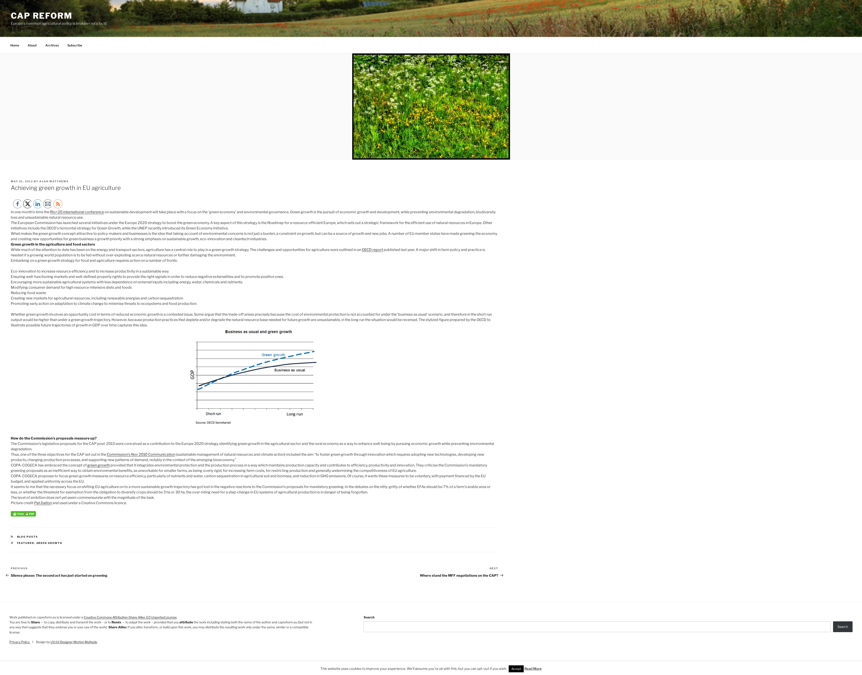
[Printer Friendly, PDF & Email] (23, 515)
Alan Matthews (54, 181)
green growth (98, 465)
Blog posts (27, 536)
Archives (52, 45)
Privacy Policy (19, 642)
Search (369, 617)
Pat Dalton (43, 503)
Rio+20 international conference (77, 212)
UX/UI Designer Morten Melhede (74, 642)
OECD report (372, 250)
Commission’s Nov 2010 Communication (141, 454)
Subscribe (74, 45)
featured (25, 543)
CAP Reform (42, 16)
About (32, 45)
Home (14, 45)
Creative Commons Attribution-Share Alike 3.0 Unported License (130, 617)
